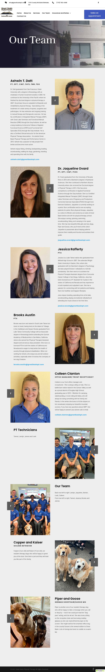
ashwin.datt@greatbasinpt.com (24, 159)
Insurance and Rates (60, 13)
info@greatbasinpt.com (17, 3)
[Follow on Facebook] (98, 2)
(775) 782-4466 (61, 3)
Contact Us (21, 16)
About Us (27, 13)
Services (36, 13)
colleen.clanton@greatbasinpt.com (71, 415)
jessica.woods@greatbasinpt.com (73, 306)
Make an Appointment (94, 14)
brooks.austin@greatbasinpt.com (29, 364)
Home (19, 13)
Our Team (46, 13)
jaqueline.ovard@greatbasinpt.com (74, 240)
